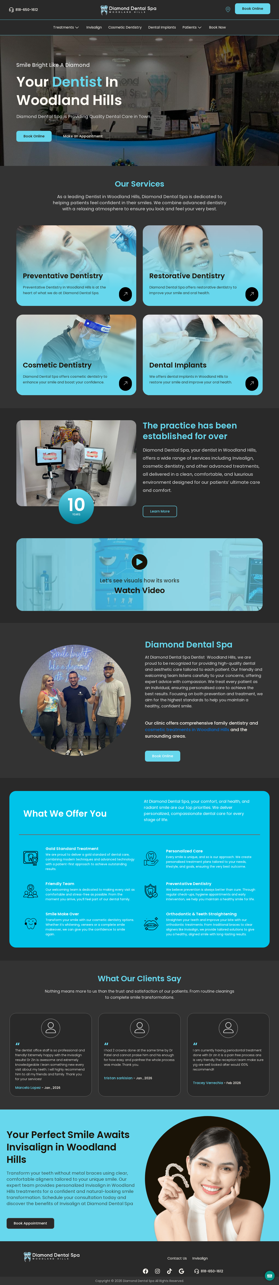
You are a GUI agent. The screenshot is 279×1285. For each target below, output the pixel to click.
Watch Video (139, 590)
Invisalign (94, 27)
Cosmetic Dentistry (125, 27)
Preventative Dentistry (63, 276)
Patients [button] (189, 27)
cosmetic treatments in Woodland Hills (187, 730)
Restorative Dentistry (187, 276)
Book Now (217, 27)
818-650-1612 (26, 9)
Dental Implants (162, 27)
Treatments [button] (63, 27)
